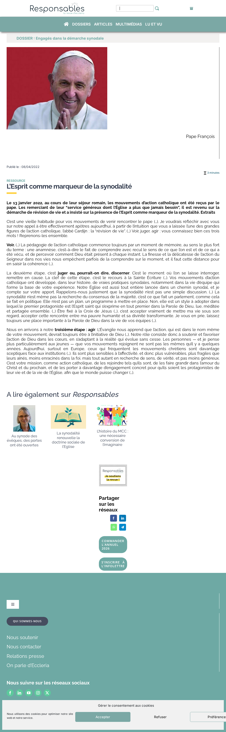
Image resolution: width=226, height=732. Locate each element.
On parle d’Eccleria (28, 665)
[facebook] (10, 692)
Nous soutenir (22, 637)
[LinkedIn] (122, 518)
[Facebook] (113, 518)
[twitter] (47, 692)
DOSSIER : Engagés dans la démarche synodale (60, 38)
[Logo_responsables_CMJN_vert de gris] (57, 4)
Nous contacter (24, 646)
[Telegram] (122, 527)
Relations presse (25, 656)
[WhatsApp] (113, 527)
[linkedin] (19, 692)
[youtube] (28, 692)
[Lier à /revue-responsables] (191, 8)
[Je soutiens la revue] (113, 467)
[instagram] (37, 692)
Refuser (160, 717)
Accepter (103, 717)
